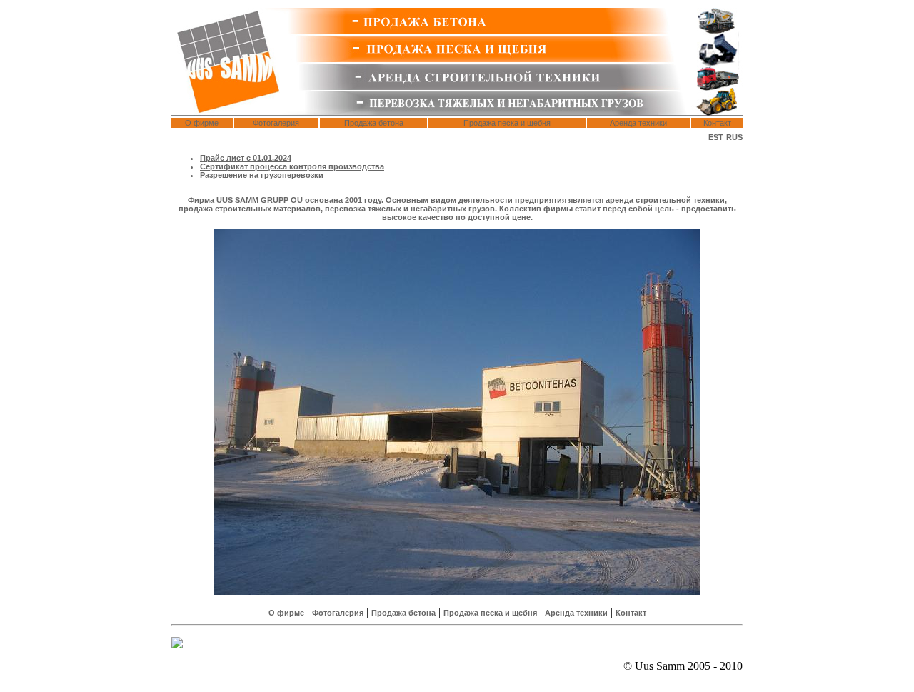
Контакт (717, 123)
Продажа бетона (373, 123)
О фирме (202, 123)
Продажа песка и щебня (507, 123)
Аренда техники (638, 123)
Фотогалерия (276, 123)
